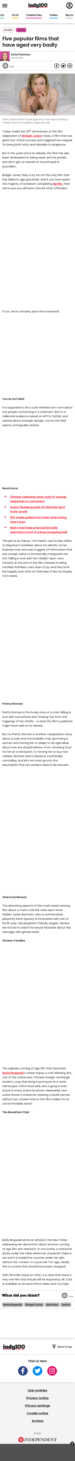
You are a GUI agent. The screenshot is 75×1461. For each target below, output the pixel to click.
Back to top (65, 1346)
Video (54, 15)
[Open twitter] (37, 1371)
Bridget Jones (31, 136)
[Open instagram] (52, 1371)
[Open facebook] (23, 1371)
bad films (52, 1304)
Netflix (57, 184)
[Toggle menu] (6, 5)
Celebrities (34, 15)
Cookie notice (37, 1413)
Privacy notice (37, 1398)
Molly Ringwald (12, 1073)
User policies (37, 1390)
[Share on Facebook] (56, 65)
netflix (21, 30)
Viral (15, 15)
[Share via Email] (69, 65)
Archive (37, 1421)
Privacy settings (37, 1405)
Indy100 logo (37, 5)
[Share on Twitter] (63, 65)
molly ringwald (12, 1304)
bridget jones (34, 1304)
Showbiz (8, 30)
